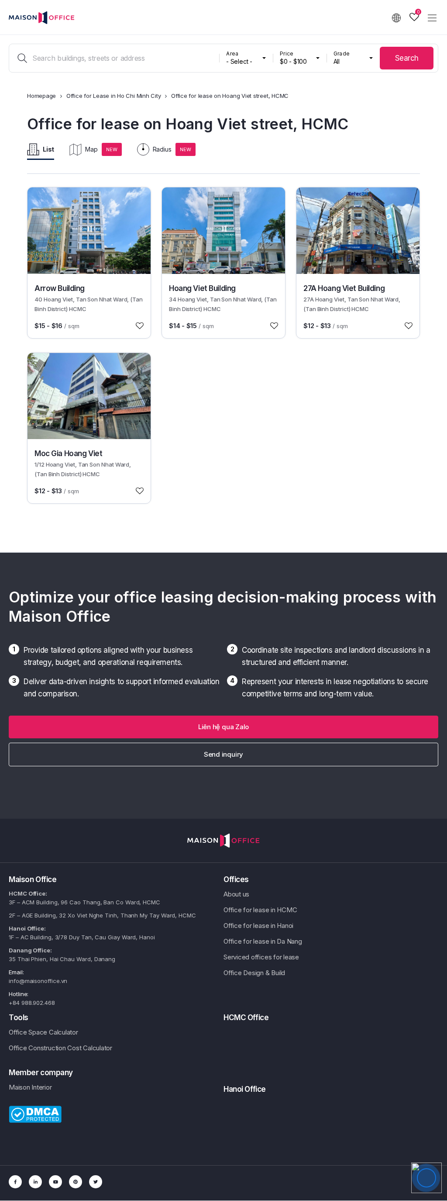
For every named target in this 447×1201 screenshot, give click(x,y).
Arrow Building (59, 288)
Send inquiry (223, 754)
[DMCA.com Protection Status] (35, 1113)
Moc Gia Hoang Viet (68, 453)
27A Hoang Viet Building (344, 288)
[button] (223, 727)
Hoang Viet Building (202, 288)
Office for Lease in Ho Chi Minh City (113, 95)
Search (407, 58)
